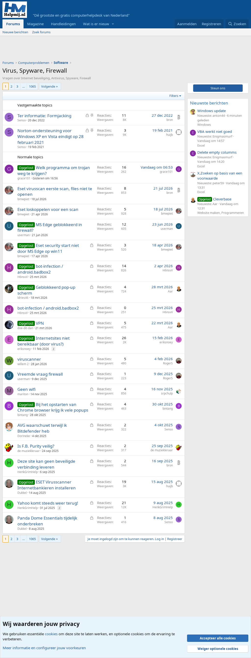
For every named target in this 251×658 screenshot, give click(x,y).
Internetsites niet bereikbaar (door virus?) (43, 341)
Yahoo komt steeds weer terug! (47, 503)
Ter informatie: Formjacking (44, 115)
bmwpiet (23, 199)
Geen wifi (26, 389)
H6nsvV (22, 277)
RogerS (168, 363)
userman (23, 235)
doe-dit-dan (25, 328)
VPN (40, 323)
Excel (201, 145)
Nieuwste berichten (209, 103)
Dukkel (22, 493)
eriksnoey (24, 349)
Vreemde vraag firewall (40, 374)
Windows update (211, 110)
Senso (21, 120)
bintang (22, 415)
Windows (204, 124)
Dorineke (23, 436)
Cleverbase (215, 198)
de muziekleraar (28, 451)
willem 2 (23, 364)
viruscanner (29, 359)
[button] (113, 23)
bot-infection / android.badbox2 (40, 269)
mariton (22, 394)
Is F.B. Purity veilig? (35, 446)
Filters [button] (173, 95)
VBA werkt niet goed (214, 131)
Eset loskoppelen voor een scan (47, 209)
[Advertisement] (91, 49)
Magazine (35, 23)
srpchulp (167, 393)
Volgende (48, 86)
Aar (170, 291)
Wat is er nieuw (96, 23)
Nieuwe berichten (15, 32)
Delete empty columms (217, 152)
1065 (32, 86)
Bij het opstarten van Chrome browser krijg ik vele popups (52, 407)
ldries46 (22, 298)
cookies (51, 633)
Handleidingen (63, 23)
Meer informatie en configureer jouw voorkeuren (44, 647)
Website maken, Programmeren (220, 212)
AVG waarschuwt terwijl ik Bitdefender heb (42, 428)
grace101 (23, 178)
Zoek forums (41, 32)
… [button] (23, 86)
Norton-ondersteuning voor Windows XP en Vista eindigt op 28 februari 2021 (50, 136)
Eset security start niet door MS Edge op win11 (48, 248)
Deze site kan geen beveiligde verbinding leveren (46, 464)
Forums (13, 23)
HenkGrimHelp (27, 472)
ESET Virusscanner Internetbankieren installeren (46, 485)
